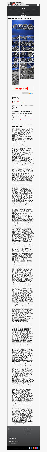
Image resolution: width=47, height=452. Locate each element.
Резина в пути (10, 430)
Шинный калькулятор (28, 428)
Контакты (25, 430)
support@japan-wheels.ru (13, 443)
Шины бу (23, 8)
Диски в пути (10, 429)
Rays (18, 101)
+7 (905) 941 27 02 (12, 438)
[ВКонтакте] (32, 93)
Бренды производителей (28, 429)
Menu (38, 5)
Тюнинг (23, 13)
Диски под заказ (27, 434)
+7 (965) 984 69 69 (12, 441)
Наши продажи (11, 431)
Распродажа (23, 15)
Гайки (23, 10)
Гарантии (25, 432)
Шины (26, 116)
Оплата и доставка (27, 433)
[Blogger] (29, 93)
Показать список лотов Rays (18, 102)
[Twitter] (30, 93)
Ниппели (23, 12)
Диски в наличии (11, 428)
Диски (23, 7)
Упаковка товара (27, 431)
